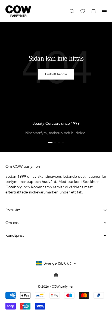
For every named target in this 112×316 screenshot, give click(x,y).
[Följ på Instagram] (56, 275)
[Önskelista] (82, 11)
